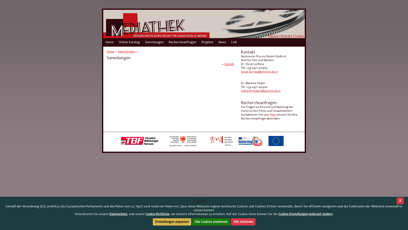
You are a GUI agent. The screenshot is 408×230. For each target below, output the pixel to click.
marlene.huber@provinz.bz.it (260, 91)
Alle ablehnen (243, 222)
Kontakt (286, 36)
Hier (273, 114)
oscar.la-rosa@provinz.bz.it (259, 71)
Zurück (229, 64)
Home (109, 42)
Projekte (207, 42)
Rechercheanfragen (182, 42)
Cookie (299, 36)
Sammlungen (154, 42)
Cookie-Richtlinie (157, 214)
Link (234, 42)
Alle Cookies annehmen (211, 222)
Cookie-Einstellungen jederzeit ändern (306, 214)
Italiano (273, 36)
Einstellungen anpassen (172, 222)
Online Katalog (129, 42)
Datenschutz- (118, 214)
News (222, 42)
